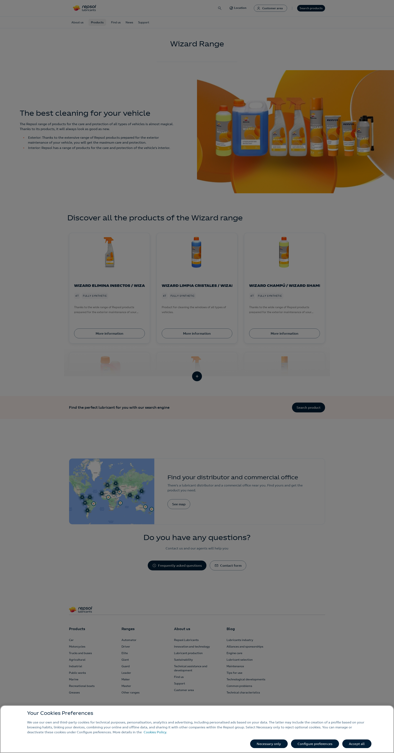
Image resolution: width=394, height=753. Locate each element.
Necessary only (269, 744)
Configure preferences (315, 744)
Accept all (357, 744)
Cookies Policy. (155, 732)
